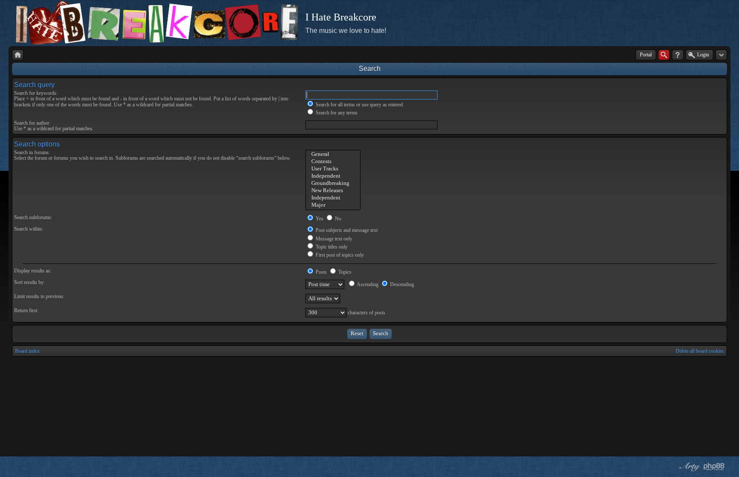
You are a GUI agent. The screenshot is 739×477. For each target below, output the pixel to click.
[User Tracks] (333, 169)
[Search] (664, 55)
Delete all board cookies (700, 351)
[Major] (333, 205)
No (337, 219)
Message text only (333, 239)
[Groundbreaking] (333, 183)
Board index (27, 351)
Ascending (367, 284)
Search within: (28, 229)
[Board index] (18, 55)
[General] (333, 154)
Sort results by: (29, 282)
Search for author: (32, 123)
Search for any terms (336, 113)
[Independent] (333, 176)
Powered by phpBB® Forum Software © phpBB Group (714, 467)
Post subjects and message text (346, 230)
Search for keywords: (36, 93)
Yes (318, 219)
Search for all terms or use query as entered (358, 105)
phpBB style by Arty (688, 467)
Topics (344, 272)
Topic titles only (331, 247)
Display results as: (32, 271)
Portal (646, 55)
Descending (401, 284)
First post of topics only (339, 255)
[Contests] (333, 161)
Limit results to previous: (39, 296)
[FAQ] (677, 55)
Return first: (26, 310)
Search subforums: (33, 217)
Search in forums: (32, 152)
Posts (320, 272)
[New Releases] (333, 190)
